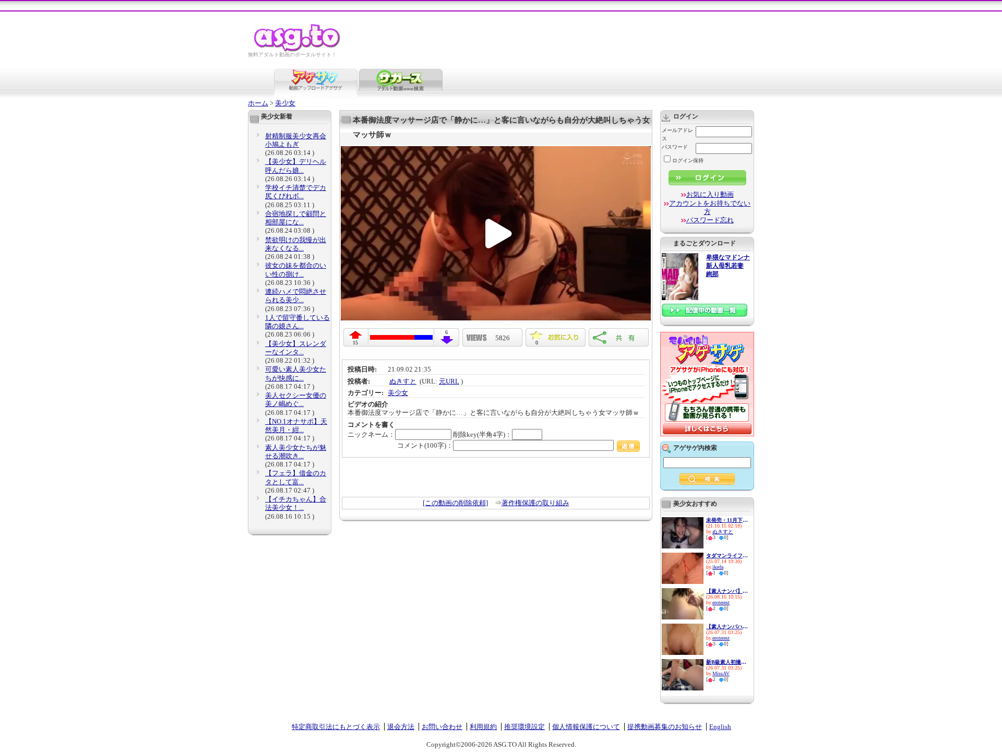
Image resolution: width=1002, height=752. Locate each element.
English (720, 727)
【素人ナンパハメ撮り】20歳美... (727, 626)
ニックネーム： (371, 434)
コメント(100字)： (425, 445)
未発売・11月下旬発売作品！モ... (727, 520)
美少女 (285, 103)
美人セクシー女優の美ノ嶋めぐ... (295, 399)
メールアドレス (677, 134)
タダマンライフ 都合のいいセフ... (727, 555)
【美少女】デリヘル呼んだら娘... (295, 166)
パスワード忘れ (710, 220)
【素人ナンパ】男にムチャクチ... (727, 591)
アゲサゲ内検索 (695, 447)
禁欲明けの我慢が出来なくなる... (295, 244)
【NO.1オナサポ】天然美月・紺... (296, 425)
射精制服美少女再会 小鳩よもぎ (295, 140)
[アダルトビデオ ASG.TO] (298, 50)
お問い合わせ (442, 727)
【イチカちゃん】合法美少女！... (295, 503)
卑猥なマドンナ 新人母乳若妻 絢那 (728, 266)
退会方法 (400, 727)
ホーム (258, 103)
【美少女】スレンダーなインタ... (295, 348)
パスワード (675, 147)
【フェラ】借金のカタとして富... (295, 477)
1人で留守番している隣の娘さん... (297, 322)
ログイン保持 (687, 160)
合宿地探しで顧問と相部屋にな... (295, 218)
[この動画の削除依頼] (455, 503)
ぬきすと (402, 381)
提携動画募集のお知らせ (664, 727)
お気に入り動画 (710, 194)
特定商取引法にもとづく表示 (336, 727)
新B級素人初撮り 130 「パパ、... (727, 662)
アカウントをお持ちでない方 (709, 207)
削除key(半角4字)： (482, 434)
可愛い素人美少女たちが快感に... (295, 373)
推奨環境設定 (524, 727)
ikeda (717, 567)
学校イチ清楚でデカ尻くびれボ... (295, 192)
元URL (449, 381)
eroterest (721, 602)
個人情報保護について (586, 727)
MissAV (721, 673)
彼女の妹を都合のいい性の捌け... (295, 269)
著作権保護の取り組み (535, 503)
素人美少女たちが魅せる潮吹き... (295, 452)
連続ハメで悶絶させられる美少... (295, 296)
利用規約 (483, 727)
